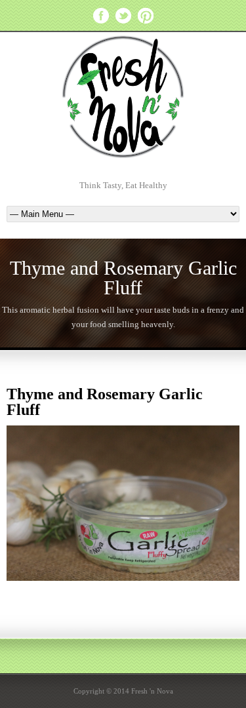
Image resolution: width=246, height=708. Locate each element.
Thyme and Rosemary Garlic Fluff (105, 401)
